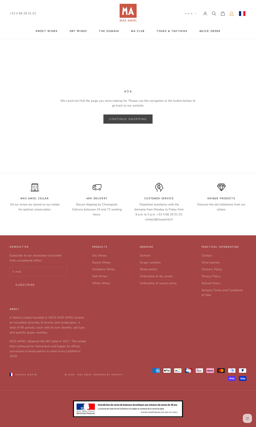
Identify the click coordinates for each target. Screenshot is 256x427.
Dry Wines (99, 255)
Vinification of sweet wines (158, 283)
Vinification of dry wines (156, 276)
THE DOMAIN (109, 31)
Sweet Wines (101, 262)
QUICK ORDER (209, 31)
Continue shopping (128, 119)
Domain (145, 255)
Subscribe (25, 285)
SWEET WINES (47, 31)
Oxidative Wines (103, 269)
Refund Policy (211, 283)
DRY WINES (78, 31)
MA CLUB (138, 31)
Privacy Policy (211, 276)
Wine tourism (211, 262)
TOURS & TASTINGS (172, 31)
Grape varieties (150, 262)
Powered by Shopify (108, 374)
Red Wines (99, 276)
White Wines (101, 283)
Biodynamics (148, 269)
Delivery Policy (212, 269)
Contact (207, 255)
